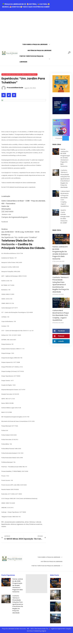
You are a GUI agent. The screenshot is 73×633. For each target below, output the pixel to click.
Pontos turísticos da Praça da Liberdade (31, 59)
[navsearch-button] (69, 53)
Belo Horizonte (7, 74)
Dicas (14, 74)
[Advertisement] (36, 25)
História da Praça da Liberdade (39, 50)
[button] (3, 95)
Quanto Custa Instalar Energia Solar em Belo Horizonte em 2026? (65, 216)
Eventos (18, 74)
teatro (3, 526)
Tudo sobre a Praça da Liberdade (35, 44)
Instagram (23, 217)
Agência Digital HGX (58, 629)
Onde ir (23, 74)
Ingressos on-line (23, 524)
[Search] (65, 138)
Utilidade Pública (31, 74)
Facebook (4, 222)
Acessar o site (6, 214)
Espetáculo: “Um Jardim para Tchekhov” (20, 237)
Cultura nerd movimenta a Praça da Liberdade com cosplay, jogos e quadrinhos (60, 315)
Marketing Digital (40, 631)
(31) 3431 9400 (7, 211)
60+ (2, 522)
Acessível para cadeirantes (14, 522)
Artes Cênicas (30, 522)
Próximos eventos (35, 524)
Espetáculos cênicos (8, 524)
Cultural (38, 522)
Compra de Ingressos (10, 217)
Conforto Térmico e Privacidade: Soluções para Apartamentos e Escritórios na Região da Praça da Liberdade (66, 178)
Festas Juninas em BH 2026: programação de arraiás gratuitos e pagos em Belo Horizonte (65, 157)
